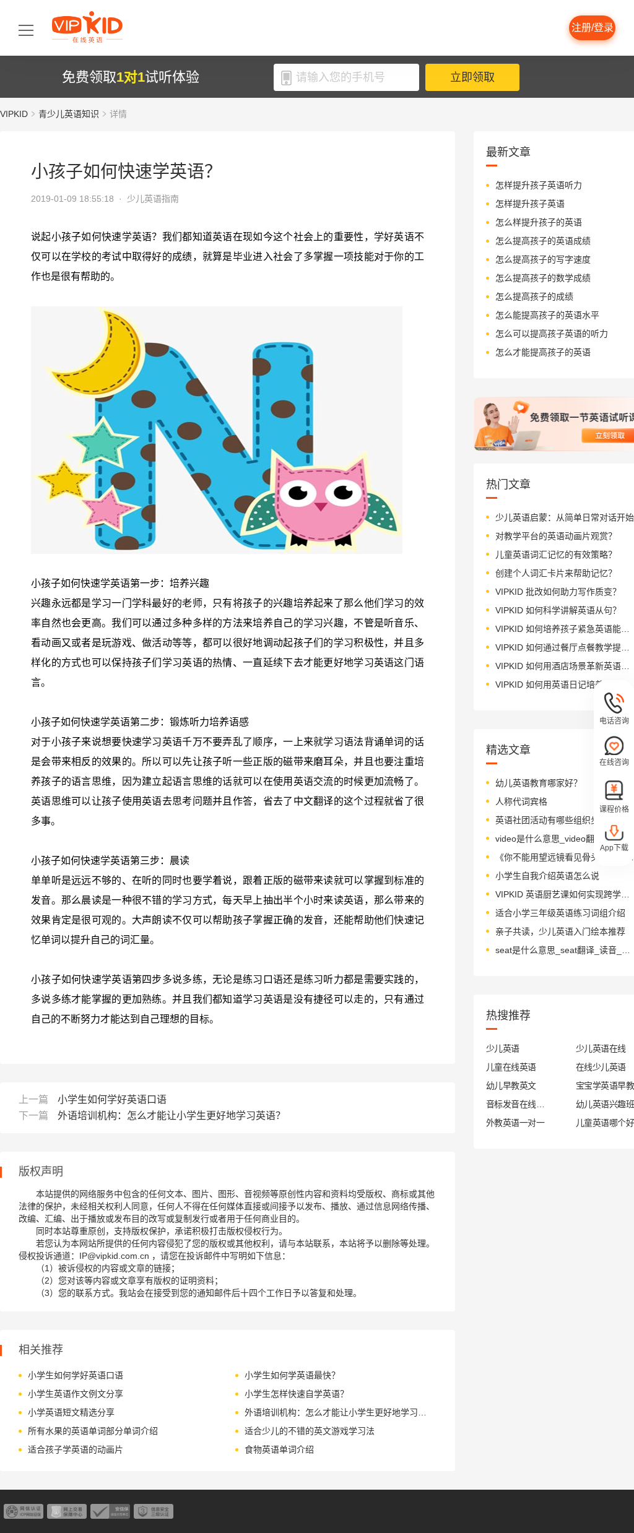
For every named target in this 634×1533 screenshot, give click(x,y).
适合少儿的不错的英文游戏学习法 (310, 1431)
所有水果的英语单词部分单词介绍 (93, 1431)
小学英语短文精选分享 (71, 1412)
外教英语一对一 (515, 1123)
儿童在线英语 (511, 1067)
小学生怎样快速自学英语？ (297, 1394)
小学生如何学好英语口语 (112, 1099)
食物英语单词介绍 (279, 1449)
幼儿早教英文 (511, 1085)
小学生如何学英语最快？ (292, 1375)
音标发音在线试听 (515, 1104)
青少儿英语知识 (68, 114)
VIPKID (14, 114)
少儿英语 (502, 1048)
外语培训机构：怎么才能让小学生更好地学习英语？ (171, 1115)
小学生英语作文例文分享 (75, 1394)
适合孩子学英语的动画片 (75, 1449)
